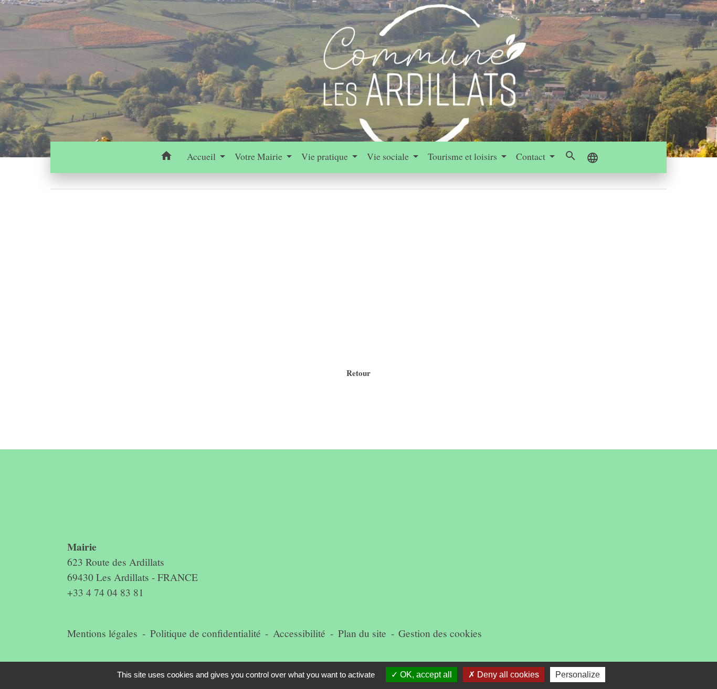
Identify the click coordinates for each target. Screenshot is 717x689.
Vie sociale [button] (389, 156)
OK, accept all (425, 674)
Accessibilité (299, 633)
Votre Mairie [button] (259, 156)
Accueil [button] (202, 156)
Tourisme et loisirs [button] (463, 156)
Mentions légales (102, 633)
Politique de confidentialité (205, 633)
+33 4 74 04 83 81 (105, 592)
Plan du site (362, 633)
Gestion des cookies (440, 633)
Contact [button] (531, 156)
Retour (358, 373)
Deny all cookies (507, 674)
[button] (166, 157)
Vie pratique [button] (325, 156)
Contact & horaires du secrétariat (109, 501)
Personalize (577, 674)
